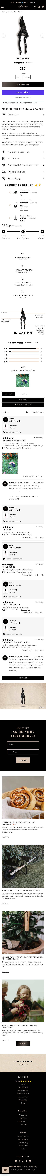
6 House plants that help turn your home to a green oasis (23, 958)
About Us (23, 1084)
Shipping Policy (23, 1143)
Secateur (13, 428)
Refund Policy (23, 1139)
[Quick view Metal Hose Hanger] (15, 205)
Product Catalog (23, 1121)
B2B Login (23, 1118)
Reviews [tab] (8, 394)
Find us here (23, 1115)
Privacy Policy (23, 1146)
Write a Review (25, 405)
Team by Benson (23, 1090)
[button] (34, 6)
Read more (5, 837)
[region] (23, 380)
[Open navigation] (2, 7)
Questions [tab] (24, 394)
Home (3, 12)
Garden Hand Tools (11, 12)
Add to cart (23, 84)
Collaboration (23, 1100)
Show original (26, 448)
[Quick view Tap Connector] (15, 192)
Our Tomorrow (23, 1087)
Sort (27, 412)
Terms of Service (23, 1136)
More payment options (23, 97)
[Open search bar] (38, 7)
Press (23, 1103)
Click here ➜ (30, 3)
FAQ (23, 1149)
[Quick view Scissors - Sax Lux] (15, 218)
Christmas (23, 1124)
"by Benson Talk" (23, 1097)
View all (23, 1044)
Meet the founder (23, 1094)
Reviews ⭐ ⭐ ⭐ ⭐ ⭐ (23, 1081)
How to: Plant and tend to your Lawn (21, 891)
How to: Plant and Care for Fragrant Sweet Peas (21, 1026)
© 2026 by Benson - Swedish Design (23, 1170)
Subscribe (23, 760)
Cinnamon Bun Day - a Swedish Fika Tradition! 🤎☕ (19, 823)
